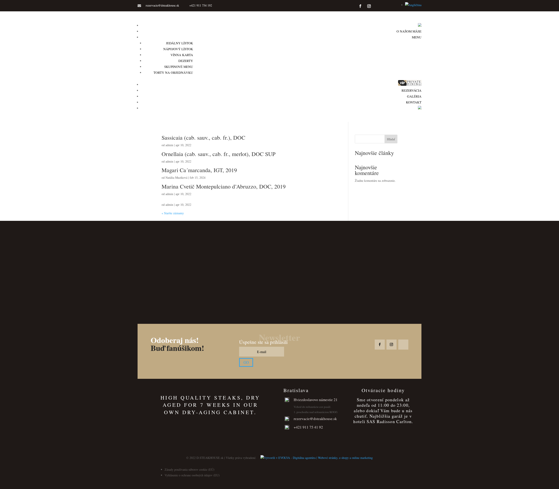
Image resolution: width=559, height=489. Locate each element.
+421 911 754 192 (200, 5)
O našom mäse (409, 31)
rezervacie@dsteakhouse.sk (162, 5)
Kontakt (413, 102)
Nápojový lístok (178, 49)
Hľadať (391, 139)
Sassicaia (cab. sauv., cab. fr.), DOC (203, 137)
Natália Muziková (176, 177)
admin (169, 145)
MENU (416, 37)
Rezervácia (411, 90)
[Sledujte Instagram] (369, 6)
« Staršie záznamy (173, 213)
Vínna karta (182, 55)
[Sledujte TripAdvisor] (377, 6)
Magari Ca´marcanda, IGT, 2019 (199, 170)
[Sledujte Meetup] (391, 6)
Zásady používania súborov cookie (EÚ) (189, 469)
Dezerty (185, 60)
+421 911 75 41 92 (308, 427)
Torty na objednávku (173, 72)
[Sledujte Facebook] (360, 6)
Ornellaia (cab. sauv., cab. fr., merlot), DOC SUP (218, 154)
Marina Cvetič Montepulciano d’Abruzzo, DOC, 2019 (224, 186)
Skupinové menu (178, 66)
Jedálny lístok (179, 43)
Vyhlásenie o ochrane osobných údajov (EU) (192, 475)
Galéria (414, 96)
